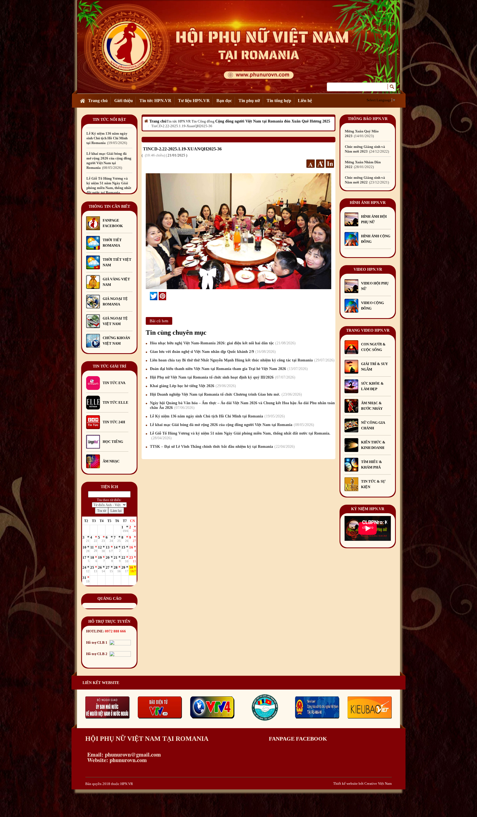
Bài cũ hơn (159, 321)
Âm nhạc (111, 461)
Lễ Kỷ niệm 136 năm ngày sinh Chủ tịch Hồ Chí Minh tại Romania (216, 416)
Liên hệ (305, 100)
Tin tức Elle (115, 402)
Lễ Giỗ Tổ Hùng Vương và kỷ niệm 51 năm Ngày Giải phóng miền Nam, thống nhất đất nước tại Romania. (108, 162)
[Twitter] (153, 296)
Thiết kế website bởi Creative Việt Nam (362, 783)
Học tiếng (113, 442)
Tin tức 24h (114, 422)
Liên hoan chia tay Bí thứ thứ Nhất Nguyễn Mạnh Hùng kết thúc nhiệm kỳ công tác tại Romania (241, 360)
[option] (109, 135)
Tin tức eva (114, 383)
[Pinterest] (162, 296)
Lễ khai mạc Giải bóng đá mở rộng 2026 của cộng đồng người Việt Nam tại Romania (231, 425)
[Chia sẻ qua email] (148, 296)
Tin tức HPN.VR (155, 100)
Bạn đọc (224, 100)
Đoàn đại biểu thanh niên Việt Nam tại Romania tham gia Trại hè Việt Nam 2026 (228, 369)
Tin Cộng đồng (203, 121)
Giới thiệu (123, 100)
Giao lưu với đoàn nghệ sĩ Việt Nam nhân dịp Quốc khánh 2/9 (212, 352)
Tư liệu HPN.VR (194, 100)
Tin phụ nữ (249, 100)
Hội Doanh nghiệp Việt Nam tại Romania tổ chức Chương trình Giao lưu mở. (225, 394)
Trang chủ (98, 100)
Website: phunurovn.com (116, 760)
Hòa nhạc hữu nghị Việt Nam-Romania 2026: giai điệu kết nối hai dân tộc (222, 343)
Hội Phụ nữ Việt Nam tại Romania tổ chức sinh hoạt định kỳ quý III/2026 (222, 377)
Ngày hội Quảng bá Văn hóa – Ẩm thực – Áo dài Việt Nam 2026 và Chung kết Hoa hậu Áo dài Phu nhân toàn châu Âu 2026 (242, 405)
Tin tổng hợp (279, 100)
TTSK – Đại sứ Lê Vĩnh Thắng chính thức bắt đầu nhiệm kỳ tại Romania (221, 447)
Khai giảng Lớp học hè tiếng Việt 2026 (192, 386)
